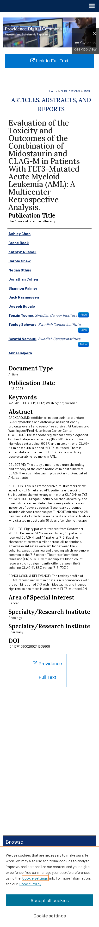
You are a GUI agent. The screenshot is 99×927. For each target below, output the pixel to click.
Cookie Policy (30, 883)
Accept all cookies (50, 900)
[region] (49, 886)
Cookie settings (35, 878)
